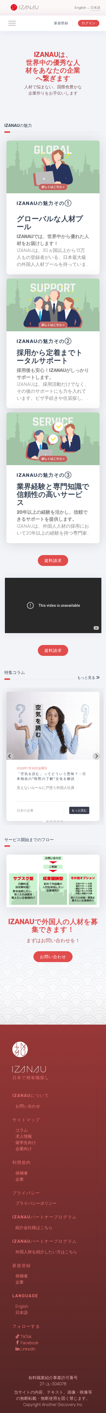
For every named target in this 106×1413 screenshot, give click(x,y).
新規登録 (61, 23)
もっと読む (79, 810)
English (80, 8)
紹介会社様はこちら (33, 1227)
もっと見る (86, 677)
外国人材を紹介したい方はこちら (46, 1251)
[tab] (43, 821)
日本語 (95, 8)
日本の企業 (25, 810)
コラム (21, 1130)
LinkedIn (28, 1349)
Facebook (29, 1342)
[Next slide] (96, 756)
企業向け (23, 1148)
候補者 (21, 1173)
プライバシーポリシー (36, 1203)
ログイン (89, 23)
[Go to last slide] (9, 756)
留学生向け (25, 1142)
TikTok (26, 1336)
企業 (19, 1179)
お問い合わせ (27, 1106)
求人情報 (23, 1136)
